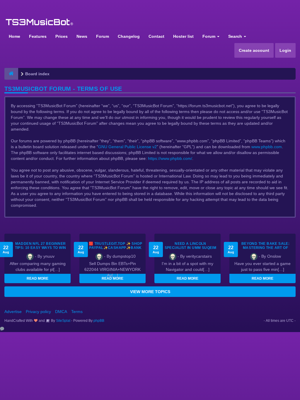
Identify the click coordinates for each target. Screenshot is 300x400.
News (81, 36)
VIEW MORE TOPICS (150, 291)
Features (38, 36)
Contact (156, 36)
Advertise (13, 311)
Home (14, 36)
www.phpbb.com (266, 146)
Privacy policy (38, 311)
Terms (77, 311)
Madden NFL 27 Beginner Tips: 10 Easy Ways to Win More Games (40, 248)
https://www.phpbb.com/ (170, 158)
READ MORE (37, 278)
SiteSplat (62, 321)
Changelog (129, 36)
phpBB (98, 321)
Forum (102, 36)
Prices (61, 36)
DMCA (61, 311)
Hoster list (183, 36)
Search (235, 36)
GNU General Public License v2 (127, 146)
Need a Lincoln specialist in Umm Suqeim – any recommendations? (190, 248)
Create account (254, 50)
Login (285, 50)
